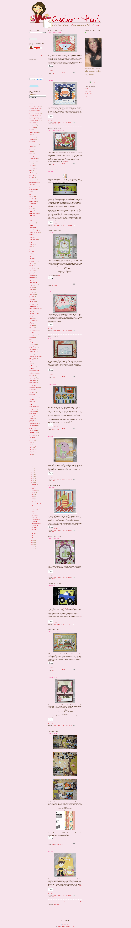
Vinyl (30, 444)
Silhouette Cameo (33, 378)
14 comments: (69, 225)
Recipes (31, 365)
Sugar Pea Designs (33, 409)
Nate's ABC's (32, 327)
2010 (32, 542)
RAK (30, 361)
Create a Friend (32, 205)
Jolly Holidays (32, 280)
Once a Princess (32, 335)
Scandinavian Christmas (34, 370)
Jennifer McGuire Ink (89, 90)
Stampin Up (31, 396)
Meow (30, 310)
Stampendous (32, 394)
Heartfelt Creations (33, 261)
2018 (32, 470)
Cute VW (34, 501)
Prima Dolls (31, 359)
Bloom (30, 163)
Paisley (30, 339)
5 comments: (69, 122)
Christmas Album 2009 (34, 186)
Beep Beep (31, 149)
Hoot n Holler (32, 270)
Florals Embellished (33, 239)
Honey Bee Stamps (33, 268)
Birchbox (31, 155)
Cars (30, 172)
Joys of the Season (33, 282)
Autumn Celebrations (33, 144)
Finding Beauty (32, 236)
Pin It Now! (50, 70)
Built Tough (34, 521)
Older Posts (80, 901)
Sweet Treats (32, 418)
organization (32, 337)
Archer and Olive (32, 141)
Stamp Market (32, 392)
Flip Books (31, 237)
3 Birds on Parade (33, 122)
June (33, 496)
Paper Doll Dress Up (33, 341)
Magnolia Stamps (33, 303)
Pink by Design (32, 349)
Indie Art (31, 273)
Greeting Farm (32, 255)
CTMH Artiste (32, 215)
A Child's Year (32, 124)
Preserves (31, 354)
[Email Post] (74, 72)
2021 (32, 465)
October (34, 488)
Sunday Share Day (33, 413)
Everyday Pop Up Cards (34, 232)
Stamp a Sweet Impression (34, 391)
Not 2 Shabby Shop (33, 334)
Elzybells (31, 225)
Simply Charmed (32, 380)
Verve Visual (32, 440)
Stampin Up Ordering (33, 397)
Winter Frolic (32, 451)
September (34, 490)
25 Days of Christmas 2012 (35, 113)
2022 (32, 463)
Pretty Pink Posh (32, 358)
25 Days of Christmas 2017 (35, 120)
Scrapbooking (32, 372)
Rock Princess (32, 366)
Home (65, 901)
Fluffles (31, 242)
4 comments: (69, 72)
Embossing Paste (32, 229)
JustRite (31, 285)
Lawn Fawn (31, 292)
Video (30, 442)
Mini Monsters (32, 317)
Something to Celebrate (34, 387)
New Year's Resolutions (34, 330)
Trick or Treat (32, 437)
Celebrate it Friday (33, 179)
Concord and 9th (32, 193)
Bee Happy (34, 529)
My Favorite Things (33, 322)
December (34, 484)
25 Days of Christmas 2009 (35, 106)
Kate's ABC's (32, 287)
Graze (30, 253)
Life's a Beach (32, 294)
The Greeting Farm (33, 430)
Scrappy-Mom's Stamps (34, 373)
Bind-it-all (31, 153)
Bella (30, 151)
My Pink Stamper (33, 323)
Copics (30, 194)
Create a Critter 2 (32, 203)
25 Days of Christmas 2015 (35, 118)
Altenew (31, 129)
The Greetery (32, 428)
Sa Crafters (31, 368)
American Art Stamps (33, 132)
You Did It (34, 505)
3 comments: (69, 163)
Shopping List (32, 377)
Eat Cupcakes (35, 513)
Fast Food (31, 234)
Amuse (30, 134)
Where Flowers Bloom (36, 523)
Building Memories (36, 519)
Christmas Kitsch (32, 187)
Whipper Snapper (33, 446)
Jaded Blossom (32, 279)
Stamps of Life (32, 401)
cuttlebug (31, 217)
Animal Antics (32, 137)
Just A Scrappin (66, 198)
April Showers (32, 139)
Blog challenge (32, 162)
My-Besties (31, 325)
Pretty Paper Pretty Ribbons (35, 356)
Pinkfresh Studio (32, 351)
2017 (32, 472)
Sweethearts (31, 420)
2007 (32, 548)
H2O (30, 256)
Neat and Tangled (33, 329)
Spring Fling (32, 389)
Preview (31, 99)
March (33, 533)
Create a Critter (32, 201)
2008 (32, 546)
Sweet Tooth (32, 416)
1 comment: (69, 624)
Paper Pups (31, 342)
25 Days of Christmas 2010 (35, 108)
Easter (30, 220)
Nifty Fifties (31, 332)
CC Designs (31, 177)
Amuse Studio (32, 136)
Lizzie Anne (31, 298)
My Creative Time (33, 320)
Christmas (31, 184)
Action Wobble (32, 127)
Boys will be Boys (33, 167)
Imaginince (31, 272)
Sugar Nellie (32, 408)
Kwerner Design (88, 91)
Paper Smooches (32, 344)
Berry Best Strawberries (36, 500)
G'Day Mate (34, 517)
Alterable (31, 131)
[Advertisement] (65, 913)
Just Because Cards (33, 284)
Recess (30, 363)
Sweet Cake (34, 507)
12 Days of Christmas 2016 (35, 105)
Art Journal (31, 143)
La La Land (31, 289)
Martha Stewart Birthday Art (35, 308)
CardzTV (31, 170)
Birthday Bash (32, 156)
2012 (32, 482)
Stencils (31, 403)
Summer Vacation (33, 411)
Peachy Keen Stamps (33, 347)
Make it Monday (32, 304)
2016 (32, 474)
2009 (32, 544)
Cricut (30, 208)
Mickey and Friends (33, 313)
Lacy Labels (31, 291)
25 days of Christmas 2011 (34, 110)
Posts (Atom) (56, 904)
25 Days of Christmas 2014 (35, 117)
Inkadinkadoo (32, 275)
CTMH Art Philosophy (34, 213)
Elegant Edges (32, 223)
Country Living (32, 198)
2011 (32, 540)
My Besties (31, 318)
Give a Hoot (31, 251)
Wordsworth (31, 453)
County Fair (31, 199)
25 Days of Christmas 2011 (35, 112)
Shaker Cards (32, 375)
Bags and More (32, 148)
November (34, 486)
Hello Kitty (31, 263)
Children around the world (34, 182)
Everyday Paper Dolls (33, 230)
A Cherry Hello (35, 509)
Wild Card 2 (31, 449)
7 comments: (69, 428)
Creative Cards (32, 206)
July (33, 494)
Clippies (31, 191)
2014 (32, 478)
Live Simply (32, 296)
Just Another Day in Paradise (38, 503)
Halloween (31, 258)
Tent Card (31, 427)
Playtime (31, 353)
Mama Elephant (32, 306)
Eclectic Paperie (32, 222)
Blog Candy (31, 160)
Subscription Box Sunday (34, 406)
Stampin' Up (31, 399)
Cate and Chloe (32, 175)
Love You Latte (32, 301)
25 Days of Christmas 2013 (35, 115)
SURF (33, 511)
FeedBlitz (40, 99)
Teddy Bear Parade (33, 425)
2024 (32, 461)
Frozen (30, 246)
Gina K (30, 249)
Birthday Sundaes (33, 158)
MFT (30, 311)
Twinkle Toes (32, 439)
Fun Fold (31, 248)
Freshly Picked (32, 244)
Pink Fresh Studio (88, 95)
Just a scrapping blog (63, 608)
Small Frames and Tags (34, 384)
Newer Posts (50, 901)
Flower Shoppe (32, 241)
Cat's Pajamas (32, 174)
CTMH (30, 211)
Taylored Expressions (33, 423)
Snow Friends (32, 385)
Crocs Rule (31, 210)
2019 (32, 468)
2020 (32, 467)
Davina (86, 88)
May (33, 498)
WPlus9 (31, 454)
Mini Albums (32, 315)
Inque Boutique (32, 277)
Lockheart (31, 299)
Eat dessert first (35, 525)
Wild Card (31, 447)
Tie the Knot (32, 434)
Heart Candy (32, 260)
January (34, 537)
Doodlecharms (32, 218)
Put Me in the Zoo (35, 527)
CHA (30, 180)
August (33, 492)
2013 (32, 480)
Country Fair (32, 196)
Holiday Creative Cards (34, 267)
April (33, 531)
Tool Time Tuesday (33, 435)
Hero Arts (31, 265)
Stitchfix (31, 404)
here (59, 275)
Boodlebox (31, 165)
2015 (32, 476)
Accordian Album (33, 125)
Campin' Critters (32, 168)
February (34, 535)
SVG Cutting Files (33, 415)
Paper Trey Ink (32, 346)
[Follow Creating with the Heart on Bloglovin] (36, 80)
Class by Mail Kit (33, 189)
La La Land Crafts (88, 93)
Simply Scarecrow (33, 382)
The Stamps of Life (33, 432)
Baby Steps (31, 146)
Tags (30, 421)
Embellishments (32, 227)
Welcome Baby (35, 515)
